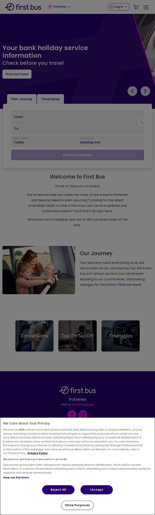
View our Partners (16, 477)
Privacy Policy (37, 453)
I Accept (97, 490)
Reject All (58, 490)
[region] (77, 466)
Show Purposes (77, 505)
